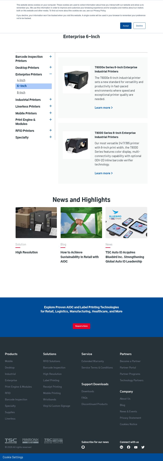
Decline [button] (139, 25)
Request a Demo (81, 326)
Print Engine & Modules (25, 122)
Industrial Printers (28, 99)
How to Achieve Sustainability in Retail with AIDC (79, 257)
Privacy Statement (130, 418)
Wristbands (49, 399)
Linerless (10, 418)
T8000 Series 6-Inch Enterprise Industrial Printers (115, 135)
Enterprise (11, 380)
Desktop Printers (27, 67)
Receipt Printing (52, 387)
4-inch (21, 80)
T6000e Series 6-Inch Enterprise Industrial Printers (116, 69)
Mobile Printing (52, 393)
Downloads (88, 391)
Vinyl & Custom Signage (56, 406)
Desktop (9, 367)
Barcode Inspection (16, 399)
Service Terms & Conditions (97, 367)
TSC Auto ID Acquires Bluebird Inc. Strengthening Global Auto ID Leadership (125, 257)
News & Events (128, 411)
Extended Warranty (93, 361)
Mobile (9, 361)
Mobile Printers (26, 113)
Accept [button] (126, 25)
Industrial (10, 374)
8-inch (21, 92)
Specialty (22, 137)
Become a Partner (130, 361)
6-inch (22, 86)
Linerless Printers (27, 106)
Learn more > (104, 107)
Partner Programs (130, 374)
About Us (125, 398)
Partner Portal (128, 367)
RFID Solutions (51, 361)
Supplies (10, 412)
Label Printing (51, 380)
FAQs (85, 398)
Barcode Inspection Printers (29, 59)
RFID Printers (24, 130)
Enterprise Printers (28, 74)
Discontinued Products (95, 404)
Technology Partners (131, 380)
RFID (8, 393)
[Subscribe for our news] (83, 447)
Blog (122, 405)
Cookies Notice (128, 424)
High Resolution (26, 252)
